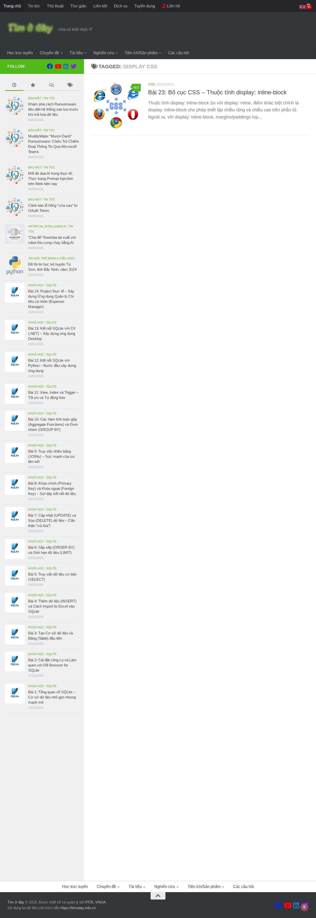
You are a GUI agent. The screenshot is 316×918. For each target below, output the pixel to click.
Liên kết (100, 6)
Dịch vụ (120, 6)
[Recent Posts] (14, 85)
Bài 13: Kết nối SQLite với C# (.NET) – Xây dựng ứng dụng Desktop (51, 333)
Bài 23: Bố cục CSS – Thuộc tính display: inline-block (217, 92)
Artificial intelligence (47, 226)
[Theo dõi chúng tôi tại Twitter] (74, 66)
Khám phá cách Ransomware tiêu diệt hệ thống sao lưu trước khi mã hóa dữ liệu (53, 109)
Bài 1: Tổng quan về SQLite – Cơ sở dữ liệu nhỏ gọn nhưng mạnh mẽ (52, 697)
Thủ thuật (55, 6)
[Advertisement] (42, 797)
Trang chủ (12, 6)
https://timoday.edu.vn (78, 908)
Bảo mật (34, 98)
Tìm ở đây (15, 902)
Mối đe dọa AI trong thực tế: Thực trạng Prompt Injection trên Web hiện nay (50, 178)
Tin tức (34, 6)
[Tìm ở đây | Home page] (30, 28)
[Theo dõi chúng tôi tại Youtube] (58, 66)
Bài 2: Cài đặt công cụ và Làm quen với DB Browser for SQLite (52, 665)
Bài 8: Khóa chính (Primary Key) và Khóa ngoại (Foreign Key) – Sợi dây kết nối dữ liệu (52, 488)
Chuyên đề (49, 53)
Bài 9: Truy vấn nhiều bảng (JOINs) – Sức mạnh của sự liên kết (51, 456)
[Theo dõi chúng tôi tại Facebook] (50, 66)
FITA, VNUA (96, 902)
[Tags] (69, 85)
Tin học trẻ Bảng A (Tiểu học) (51, 258)
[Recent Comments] (51, 85)
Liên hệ (173, 6)
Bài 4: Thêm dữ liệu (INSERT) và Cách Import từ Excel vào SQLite (52, 606)
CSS (151, 84)
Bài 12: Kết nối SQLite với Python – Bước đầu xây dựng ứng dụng (52, 365)
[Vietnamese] (309, 6)
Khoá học (36, 285)
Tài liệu (76, 53)
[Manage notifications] (304, 907)
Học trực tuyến (20, 53)
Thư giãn (78, 6)
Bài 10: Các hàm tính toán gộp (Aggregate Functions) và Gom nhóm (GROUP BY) (53, 424)
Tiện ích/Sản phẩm (141, 53)
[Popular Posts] (32, 85)
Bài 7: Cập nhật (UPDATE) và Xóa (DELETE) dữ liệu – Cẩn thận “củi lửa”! (52, 520)
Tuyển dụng (144, 6)
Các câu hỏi (178, 53)
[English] (302, 6)
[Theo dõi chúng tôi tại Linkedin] (66, 66)
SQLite (51, 285)
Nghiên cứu (103, 53)
